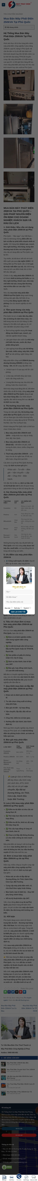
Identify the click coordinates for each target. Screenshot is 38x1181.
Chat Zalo (11, 1179)
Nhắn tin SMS (33, 1179)
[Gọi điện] (19, 1176)
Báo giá (4, 1179)
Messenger (26, 1179)
